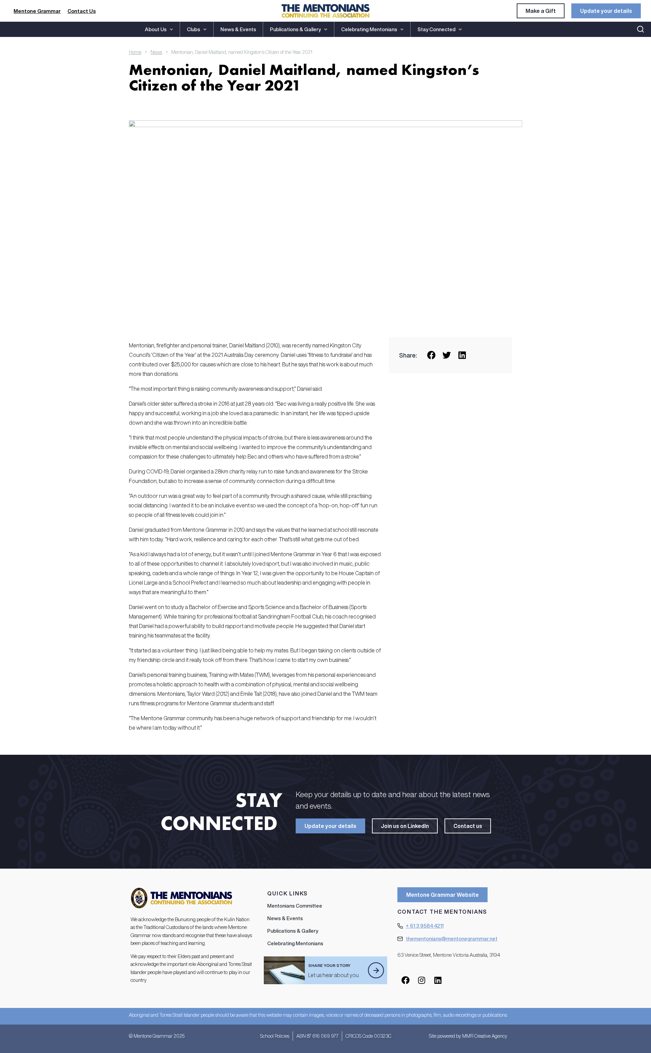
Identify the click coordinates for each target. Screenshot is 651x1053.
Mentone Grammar (37, 11)
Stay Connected (436, 29)
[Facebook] (405, 980)
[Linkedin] (438, 980)
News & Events (238, 29)
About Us (155, 29)
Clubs (193, 29)
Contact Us (81, 11)
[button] (159, 29)
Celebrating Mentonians (369, 29)
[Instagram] (422, 980)
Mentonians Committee (294, 905)
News (156, 52)
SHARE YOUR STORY (329, 965)
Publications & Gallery (295, 29)
